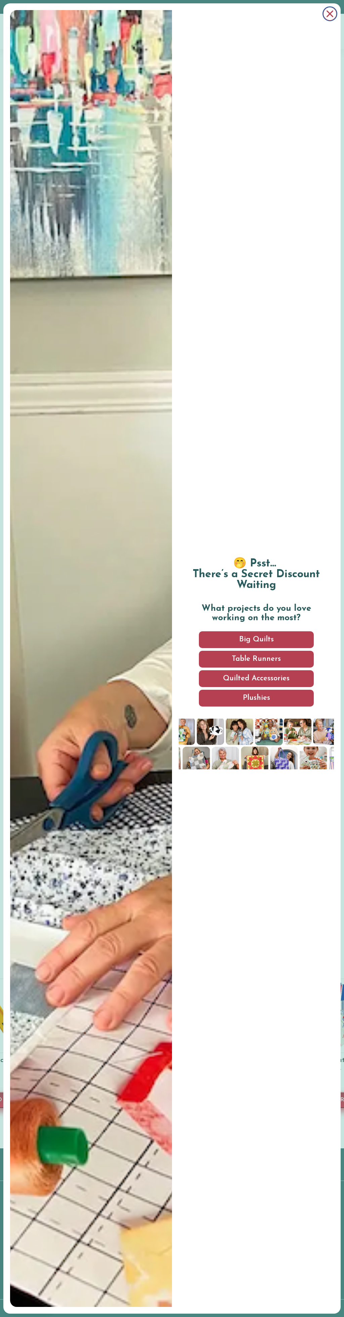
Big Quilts (256, 639)
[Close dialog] (330, 14)
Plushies (256, 698)
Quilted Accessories (256, 678)
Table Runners (256, 659)
